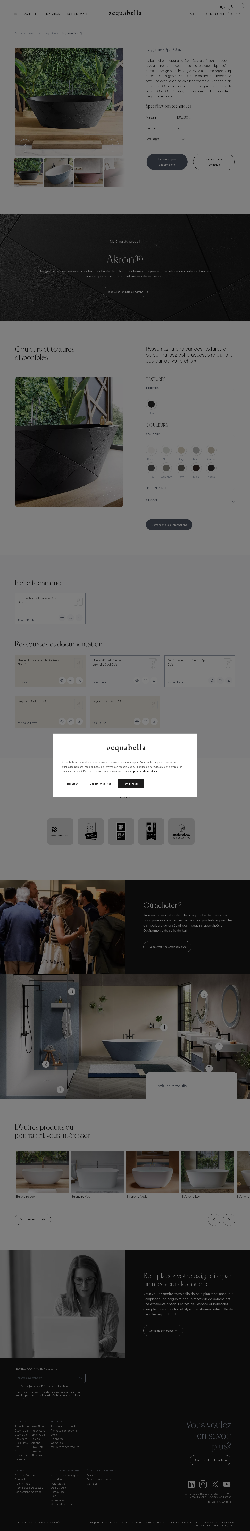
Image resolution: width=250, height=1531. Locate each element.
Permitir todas (130, 783)
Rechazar (72, 783)
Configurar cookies (100, 783)
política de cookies (145, 770)
